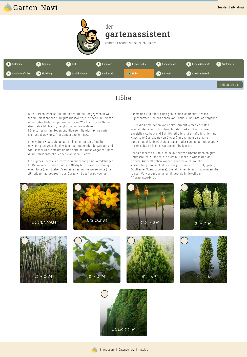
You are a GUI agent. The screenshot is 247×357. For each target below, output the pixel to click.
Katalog (143, 349)
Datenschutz (126, 349)
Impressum (107, 349)
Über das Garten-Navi (230, 7)
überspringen (231, 84)
